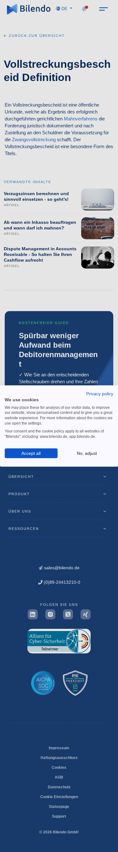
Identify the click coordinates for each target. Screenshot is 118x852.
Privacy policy (99, 393)
